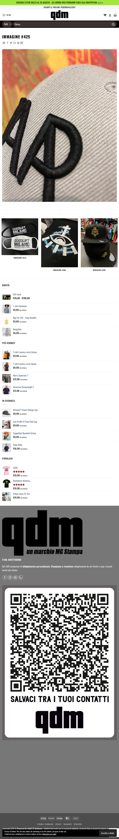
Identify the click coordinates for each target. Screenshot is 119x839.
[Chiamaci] (20, 577)
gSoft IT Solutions (34, 828)
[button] (6, 15)
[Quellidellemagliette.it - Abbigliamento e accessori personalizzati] (59, 15)
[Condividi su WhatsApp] (4, 43)
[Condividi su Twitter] (11, 43)
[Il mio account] (110, 15)
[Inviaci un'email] (15, 577)
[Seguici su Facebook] (4, 577)
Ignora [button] (100, 2)
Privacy (58, 824)
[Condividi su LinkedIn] (21, 43)
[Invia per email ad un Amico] (14, 43)
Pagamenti (68, 824)
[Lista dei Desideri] (105, 15)
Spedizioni (78, 824)
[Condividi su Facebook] (7, 43)
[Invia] (113, 24)
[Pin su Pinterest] (18, 43)
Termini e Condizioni (45, 824)
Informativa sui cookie (49, 834)
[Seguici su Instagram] (10, 577)
